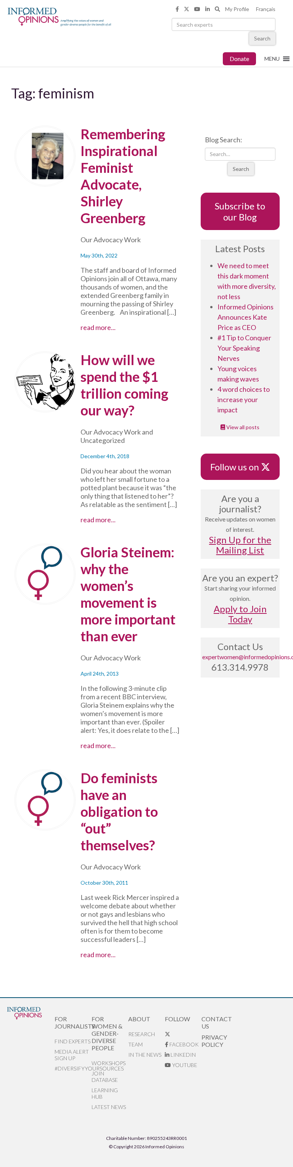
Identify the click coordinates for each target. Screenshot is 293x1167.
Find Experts (72, 1041)
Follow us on (238, 466)
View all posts (242, 427)
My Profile (237, 9)
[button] (272, 58)
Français (265, 9)
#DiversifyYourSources (73, 1068)
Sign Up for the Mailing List (240, 544)
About (139, 1018)
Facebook (183, 1044)
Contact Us (216, 1022)
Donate (239, 58)
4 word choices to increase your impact (243, 399)
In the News (144, 1054)
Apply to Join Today (240, 614)
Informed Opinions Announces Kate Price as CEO (245, 317)
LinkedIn (182, 1054)
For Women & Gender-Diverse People (107, 1033)
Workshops (109, 1063)
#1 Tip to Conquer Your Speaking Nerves (244, 347)
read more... (119, 327)
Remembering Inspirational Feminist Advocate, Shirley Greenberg (122, 176)
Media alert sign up (72, 1054)
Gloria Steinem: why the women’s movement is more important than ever (127, 594)
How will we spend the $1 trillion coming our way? (124, 385)
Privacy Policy (214, 1040)
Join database (105, 1076)
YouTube (184, 1065)
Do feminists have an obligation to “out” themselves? (119, 811)
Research (141, 1034)
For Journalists (73, 1022)
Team (135, 1044)
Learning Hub (105, 1093)
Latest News (109, 1107)
